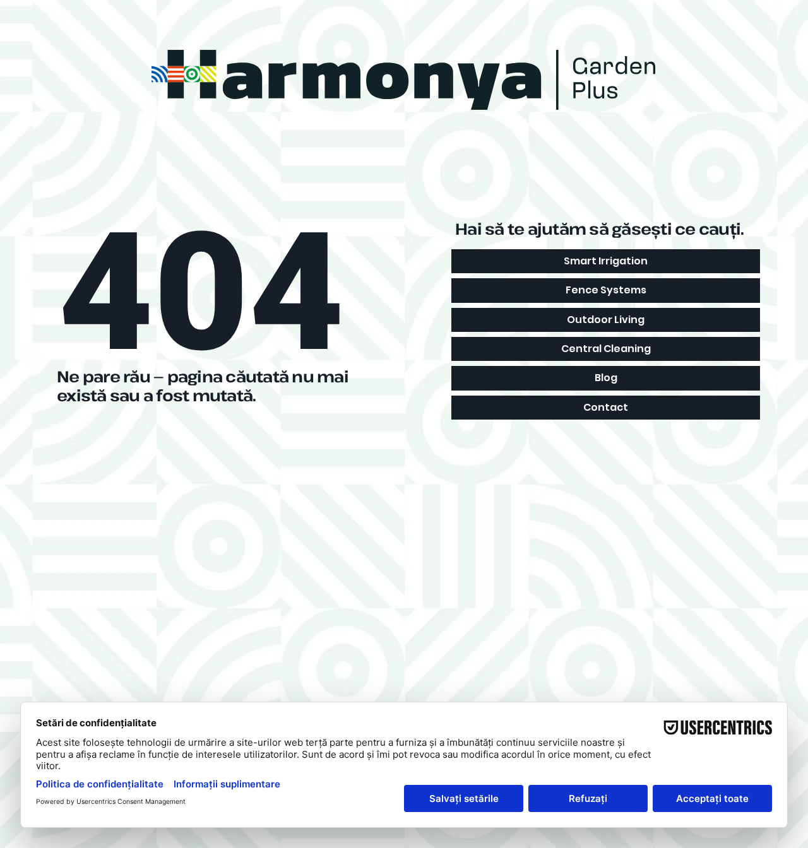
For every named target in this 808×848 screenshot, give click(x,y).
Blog (606, 377)
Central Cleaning (606, 348)
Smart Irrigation (606, 261)
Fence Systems (606, 290)
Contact (605, 407)
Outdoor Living (606, 319)
